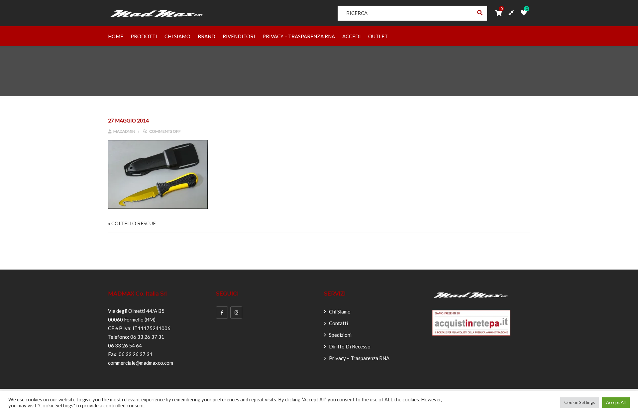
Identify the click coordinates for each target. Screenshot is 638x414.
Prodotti (144, 36)
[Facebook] (222, 312)
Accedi (351, 36)
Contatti (338, 323)
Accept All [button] (616, 402)
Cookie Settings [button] (579, 402)
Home (115, 36)
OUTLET (378, 36)
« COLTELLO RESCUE (132, 223)
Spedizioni (340, 335)
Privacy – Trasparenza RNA (299, 36)
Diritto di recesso (350, 346)
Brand (206, 36)
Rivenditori (239, 36)
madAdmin (124, 131)
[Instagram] (236, 312)
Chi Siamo (177, 36)
